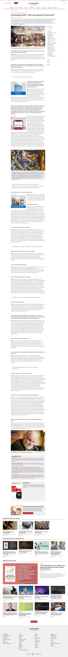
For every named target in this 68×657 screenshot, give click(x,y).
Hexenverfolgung (50, 32)
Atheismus (49, 45)
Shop (64, 3)
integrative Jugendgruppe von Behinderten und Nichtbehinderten (30, 472)
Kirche (16, 7)
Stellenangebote (21, 640)
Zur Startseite (34, 621)
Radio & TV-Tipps (5, 642)
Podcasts (4, 640)
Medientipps (5, 638)
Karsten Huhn (49, 26)
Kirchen (53, 47)
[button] (12, 17)
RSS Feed (52, 644)
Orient (53, 45)
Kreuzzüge (49, 31)
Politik (20, 7)
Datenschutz (21, 646)
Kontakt (20, 642)
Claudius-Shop (21, 635)
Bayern (43, 7)
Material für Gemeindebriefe (55, 643)
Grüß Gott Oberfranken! (6, 635)
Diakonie (49, 41)
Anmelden (63, 0)
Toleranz (53, 38)
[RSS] (40, 654)
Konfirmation (37, 644)
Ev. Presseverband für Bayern (23, 649)
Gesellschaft (31, 7)
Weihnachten (37, 642)
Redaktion (20, 643)
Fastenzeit (36, 637)
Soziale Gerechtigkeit (51, 56)
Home (12, 10)
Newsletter (50, 7)
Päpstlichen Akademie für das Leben (17, 465)
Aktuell (11, 7)
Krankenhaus (53, 40)
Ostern (36, 639)
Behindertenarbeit (50, 44)
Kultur (25, 7)
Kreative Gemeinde (54, 638)
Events (52, 639)
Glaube (49, 51)
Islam (52, 37)
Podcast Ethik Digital (6, 639)
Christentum (49, 34)
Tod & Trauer (37, 647)
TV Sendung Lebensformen (7, 643)
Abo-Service (21, 637)
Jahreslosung (53, 642)
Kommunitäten (50, 54)
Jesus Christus (53, 50)
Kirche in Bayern (5, 637)
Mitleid (49, 40)
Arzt (55, 56)
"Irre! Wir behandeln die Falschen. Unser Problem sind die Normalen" (29, 468)
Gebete (52, 640)
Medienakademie (53, 637)
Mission (55, 32)
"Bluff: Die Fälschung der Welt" (18, 471)
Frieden (52, 51)
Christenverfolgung (51, 35)
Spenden (52, 646)
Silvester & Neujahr (38, 640)
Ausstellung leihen (53, 635)
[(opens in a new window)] (27, 654)
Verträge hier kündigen (22, 639)
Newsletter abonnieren (28, 513)
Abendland (49, 47)
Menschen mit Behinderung (52, 43)
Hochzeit (36, 646)
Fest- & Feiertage (37, 638)
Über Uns (55, 7)
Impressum (20, 647)
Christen (49, 37)
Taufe (35, 643)
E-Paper (20, 638)
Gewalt (49, 50)
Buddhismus (49, 38)
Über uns (20, 648)
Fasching (36, 635)
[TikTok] (35, 654)
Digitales (38, 7)
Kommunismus (50, 53)
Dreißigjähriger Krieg (51, 48)
